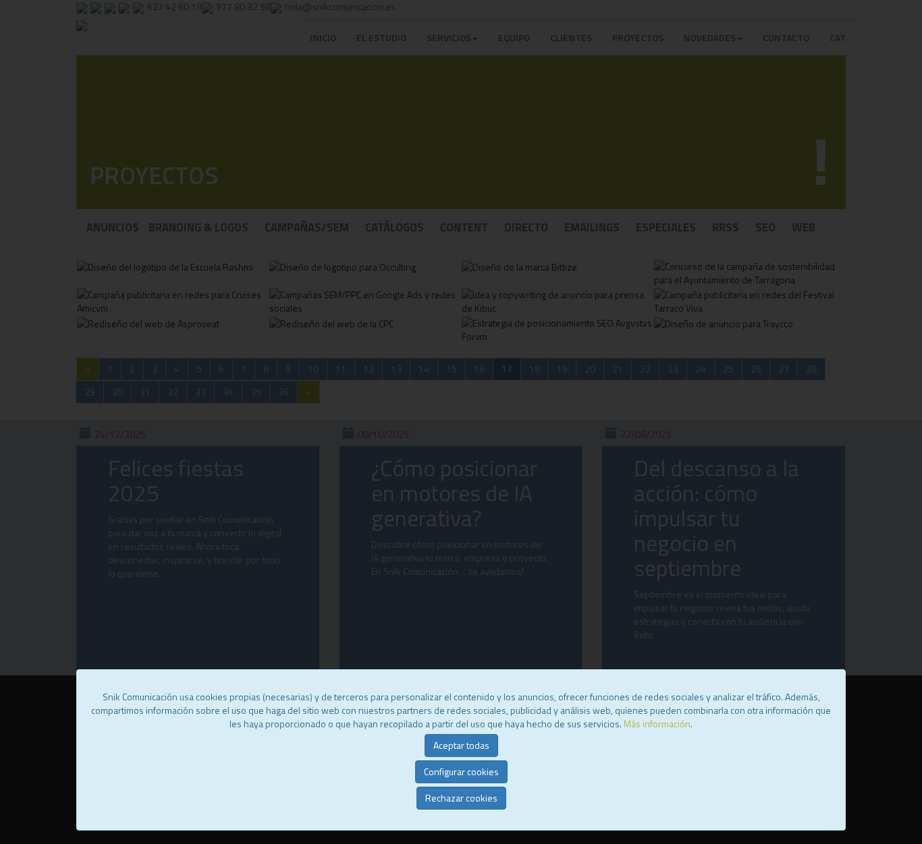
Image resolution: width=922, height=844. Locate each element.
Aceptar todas (461, 745)
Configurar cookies (461, 771)
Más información (657, 723)
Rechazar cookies (461, 798)
